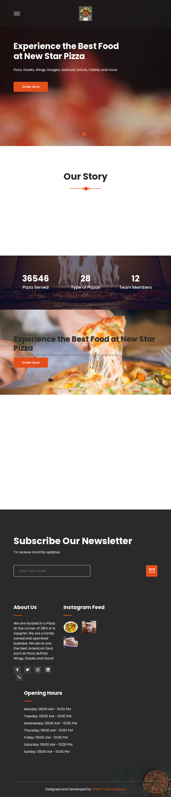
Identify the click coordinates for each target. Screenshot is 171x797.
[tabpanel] (85, 73)
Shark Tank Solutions (109, 789)
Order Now (31, 86)
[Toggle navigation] (38, 13)
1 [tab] (84, 134)
